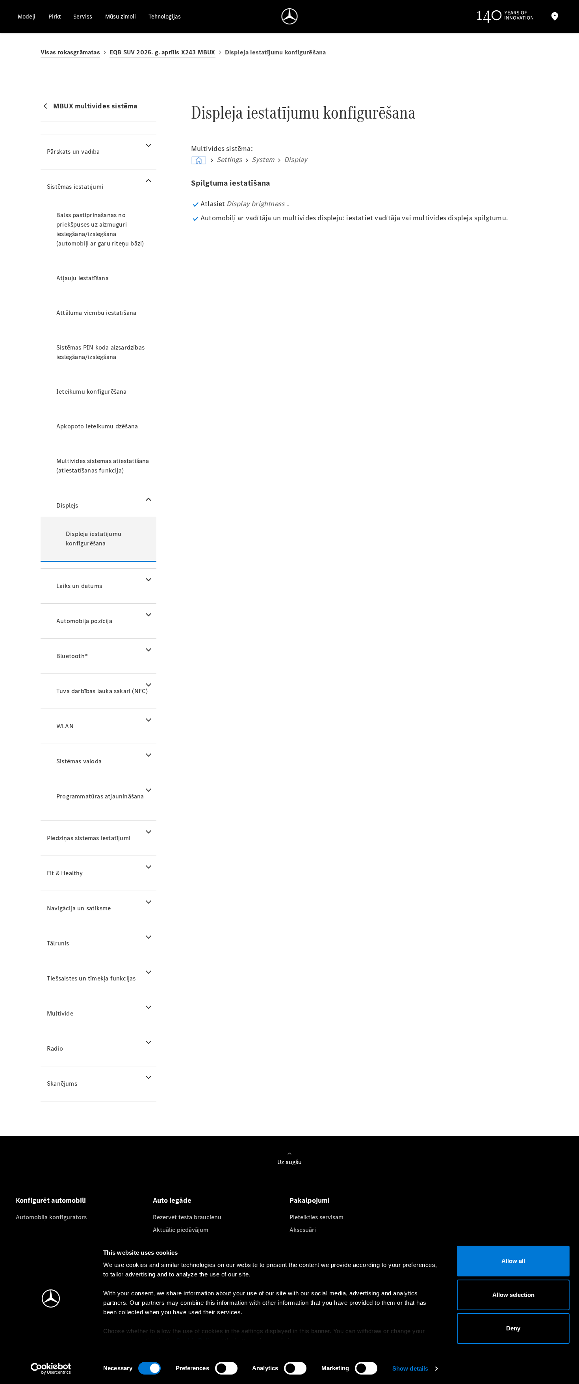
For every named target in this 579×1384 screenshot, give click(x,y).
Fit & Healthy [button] (65, 873)
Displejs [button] (67, 505)
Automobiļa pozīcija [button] (84, 621)
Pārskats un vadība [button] (73, 151)
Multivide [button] (60, 1013)
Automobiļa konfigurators (51, 1217)
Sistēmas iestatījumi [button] (75, 186)
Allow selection (513, 1294)
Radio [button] (55, 1048)
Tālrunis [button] (58, 943)
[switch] (226, 1368)
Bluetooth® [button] (72, 656)
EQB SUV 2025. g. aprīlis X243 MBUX (162, 52)
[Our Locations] (555, 16)
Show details (410, 1368)
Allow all (513, 1261)
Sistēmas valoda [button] (79, 761)
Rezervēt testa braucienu (187, 1217)
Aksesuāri (303, 1230)
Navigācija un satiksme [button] (79, 908)
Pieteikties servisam (316, 1217)
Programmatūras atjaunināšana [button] (100, 796)
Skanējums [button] (62, 1083)
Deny (513, 1328)
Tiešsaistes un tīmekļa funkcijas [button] (91, 978)
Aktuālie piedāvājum (180, 1230)
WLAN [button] (65, 726)
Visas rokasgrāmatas (70, 52)
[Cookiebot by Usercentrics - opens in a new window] (51, 1369)
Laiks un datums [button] (79, 586)
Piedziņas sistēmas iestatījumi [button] (88, 838)
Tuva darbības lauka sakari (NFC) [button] (102, 691)
